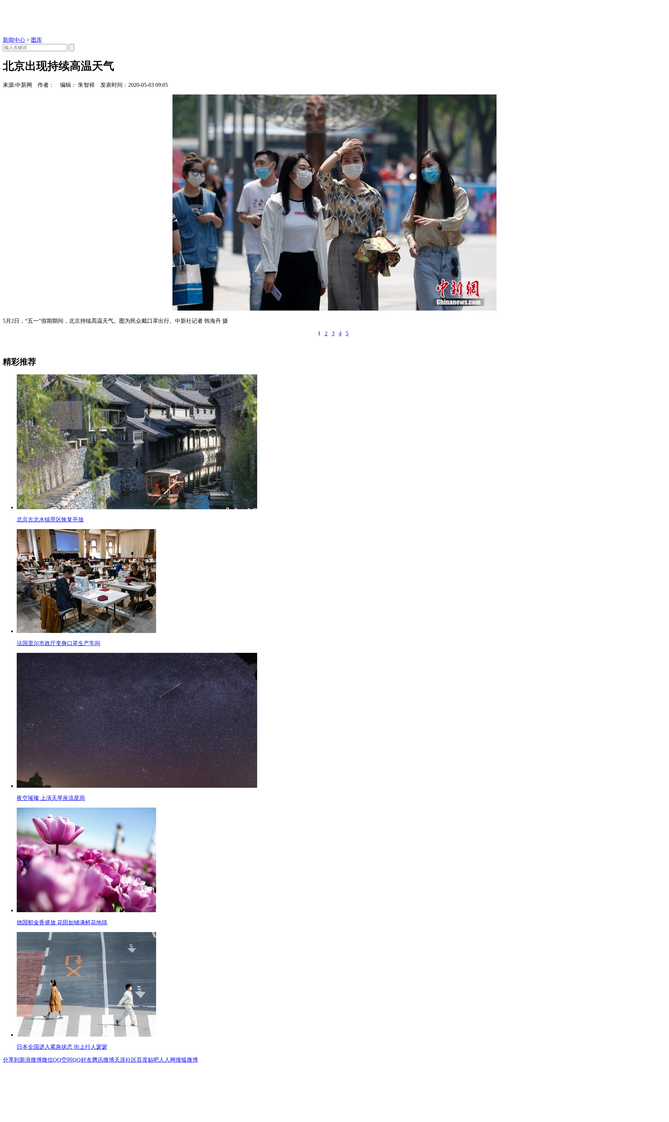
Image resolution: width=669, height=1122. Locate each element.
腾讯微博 (103, 1060)
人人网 (167, 1060)
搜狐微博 (187, 1060)
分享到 (11, 1060)
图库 (36, 40)
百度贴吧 (148, 1060)
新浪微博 (31, 1060)
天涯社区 (125, 1060)
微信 (47, 1060)
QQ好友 (82, 1060)
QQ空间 (62, 1060)
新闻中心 (14, 40)
